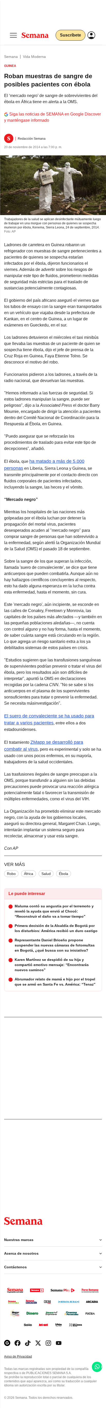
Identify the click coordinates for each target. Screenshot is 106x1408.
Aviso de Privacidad (23, 1357)
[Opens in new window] (17, 1343)
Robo (11, 874)
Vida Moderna (34, 57)
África (28, 874)
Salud (46, 874)
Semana (11, 57)
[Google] (7, 1343)
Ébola (63, 874)
